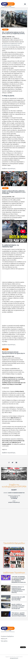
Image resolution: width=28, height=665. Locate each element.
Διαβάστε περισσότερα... (9, 168)
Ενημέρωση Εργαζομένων (7, 636)
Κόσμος (5, 29)
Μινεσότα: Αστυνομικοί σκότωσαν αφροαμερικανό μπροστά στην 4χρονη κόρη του (13, 352)
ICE (12, 38)
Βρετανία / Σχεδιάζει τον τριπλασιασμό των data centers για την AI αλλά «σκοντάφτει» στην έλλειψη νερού (18, 606)
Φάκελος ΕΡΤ (4, 638)
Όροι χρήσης (4, 641)
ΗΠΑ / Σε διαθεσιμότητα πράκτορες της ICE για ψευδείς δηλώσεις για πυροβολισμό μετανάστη (13, 32)
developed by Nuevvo (14, 658)
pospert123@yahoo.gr (14, 502)
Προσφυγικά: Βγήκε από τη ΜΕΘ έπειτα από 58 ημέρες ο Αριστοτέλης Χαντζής (18, 598)
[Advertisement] (14, 524)
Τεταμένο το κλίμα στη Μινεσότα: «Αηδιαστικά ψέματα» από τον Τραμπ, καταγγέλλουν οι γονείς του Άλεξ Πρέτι (13, 192)
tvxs (6, 449)
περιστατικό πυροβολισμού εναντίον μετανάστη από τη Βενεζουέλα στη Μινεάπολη (12, 45)
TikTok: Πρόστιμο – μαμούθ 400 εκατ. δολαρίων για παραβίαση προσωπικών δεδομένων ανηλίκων (19, 614)
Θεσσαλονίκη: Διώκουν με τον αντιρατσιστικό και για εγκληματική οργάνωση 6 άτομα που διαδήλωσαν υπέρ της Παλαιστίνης (18, 589)
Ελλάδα (5, 349)
